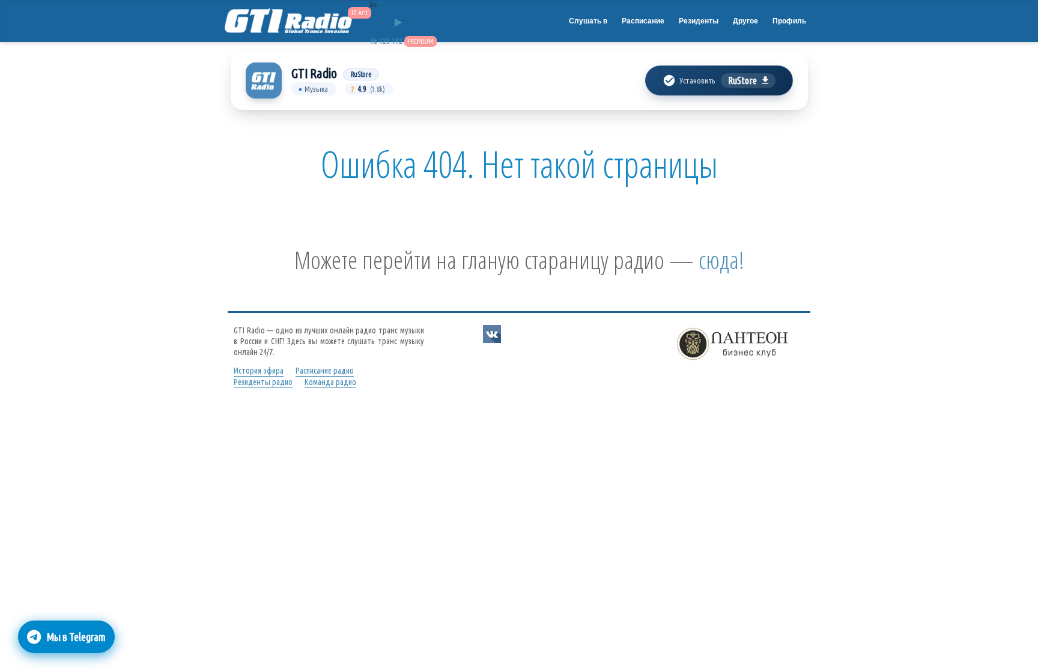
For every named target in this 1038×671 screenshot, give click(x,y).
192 (397, 41)
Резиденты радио (263, 382)
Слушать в (588, 21)
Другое (745, 21)
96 (373, 41)
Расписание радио (325, 370)
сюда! (721, 259)
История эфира (259, 370)
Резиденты (698, 21)
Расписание (643, 21)
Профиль (789, 21)
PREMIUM (420, 41)
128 (384, 41)
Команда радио (330, 382)
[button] (718, 80)
